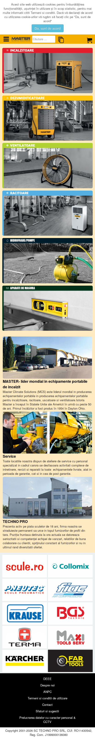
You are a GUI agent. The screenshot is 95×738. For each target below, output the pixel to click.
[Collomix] (70, 566)
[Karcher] (25, 661)
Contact (47, 704)
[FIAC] (70, 590)
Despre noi (47, 685)
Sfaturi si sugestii (47, 711)
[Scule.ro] (25, 566)
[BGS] (70, 613)
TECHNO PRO (15, 521)
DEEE (47, 678)
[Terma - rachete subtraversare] (25, 637)
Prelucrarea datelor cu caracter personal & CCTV (47, 719)
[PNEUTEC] (25, 590)
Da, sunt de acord (48, 28)
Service (9, 456)
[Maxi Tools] (70, 637)
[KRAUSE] (25, 613)
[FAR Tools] (70, 661)
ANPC (47, 691)
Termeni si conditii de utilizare (47, 698)
